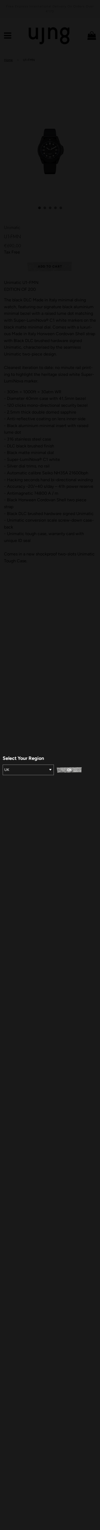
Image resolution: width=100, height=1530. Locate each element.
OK (69, 770)
